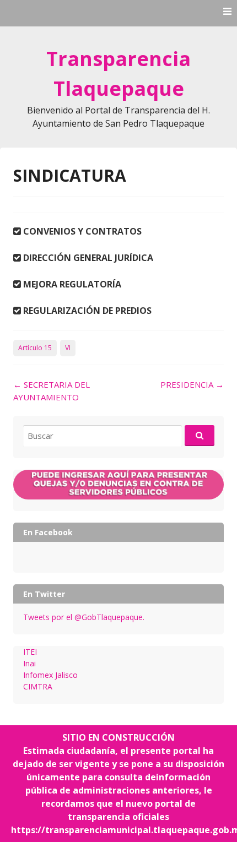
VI (68, 347)
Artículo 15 (35, 347)
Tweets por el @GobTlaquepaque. (83, 617)
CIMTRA (37, 686)
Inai (29, 663)
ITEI (30, 652)
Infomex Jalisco (50, 675)
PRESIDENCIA (192, 384)
